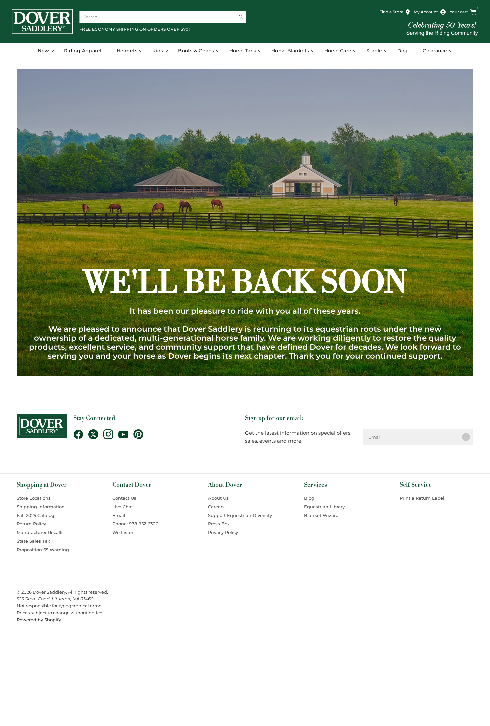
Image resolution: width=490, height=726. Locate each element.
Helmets (127, 50)
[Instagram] (110, 434)
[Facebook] (80, 434)
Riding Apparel (83, 50)
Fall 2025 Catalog (35, 515)
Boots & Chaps (196, 50)
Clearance (435, 50)
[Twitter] (95, 434)
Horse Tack (243, 50)
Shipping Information (41, 506)
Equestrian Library (324, 506)
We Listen (123, 532)
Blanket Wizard (321, 515)
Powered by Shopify (39, 619)
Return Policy (31, 523)
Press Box (219, 523)
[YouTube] (125, 435)
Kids (157, 50)
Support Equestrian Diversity (240, 515)
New (43, 50)
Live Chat (122, 506)
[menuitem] (48, 51)
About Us (218, 498)
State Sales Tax (33, 541)
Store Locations (34, 498)
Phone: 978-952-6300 (135, 523)
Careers (216, 506)
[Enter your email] (466, 437)
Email (118, 515)
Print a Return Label (422, 498)
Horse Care (338, 50)
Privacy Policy (223, 532)
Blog (309, 498)
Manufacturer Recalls (40, 532)
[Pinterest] (140, 434)
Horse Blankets (290, 50)
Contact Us (124, 498)
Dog (402, 50)
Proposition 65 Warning (43, 549)
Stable (374, 50)
